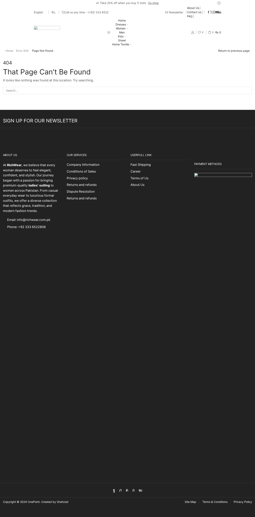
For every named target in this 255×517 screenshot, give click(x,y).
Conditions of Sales (81, 171)
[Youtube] (217, 12)
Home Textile (120, 44)
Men (122, 32)
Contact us (194, 12)
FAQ (189, 16)
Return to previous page (234, 50)
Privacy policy (77, 178)
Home (122, 20)
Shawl (122, 40)
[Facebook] (208, 12)
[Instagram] (214, 12)
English (38, 12)
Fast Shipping (140, 165)
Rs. (54, 12)
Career (135, 171)
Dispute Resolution (81, 191)
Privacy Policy (243, 501)
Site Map (190, 501)
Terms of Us (139, 178)
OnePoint (34, 501)
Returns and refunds (82, 185)
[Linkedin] (219, 12)
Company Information (83, 165)
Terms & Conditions (215, 501)
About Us (193, 8)
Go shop (153, 3)
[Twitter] (211, 12)
